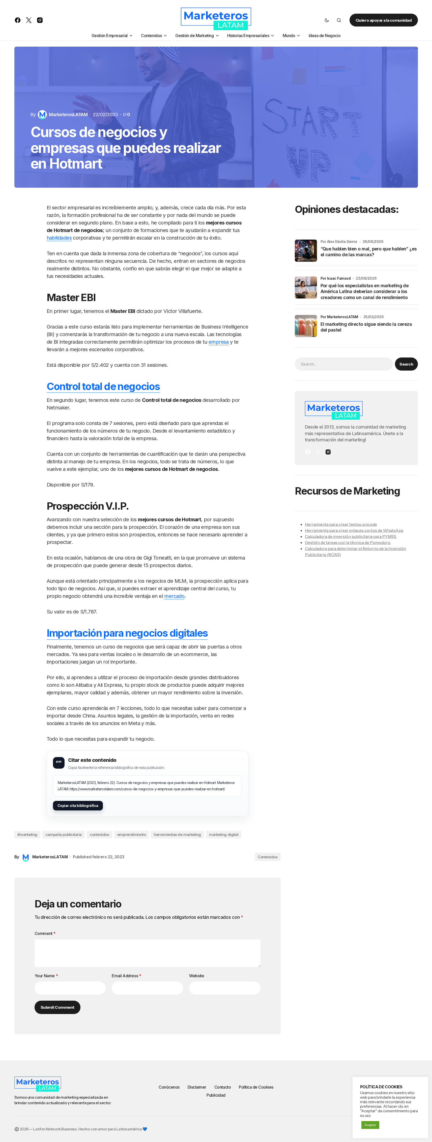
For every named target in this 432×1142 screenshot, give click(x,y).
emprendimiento (131, 834)
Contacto (222, 1087)
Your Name (46, 975)
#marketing (27, 834)
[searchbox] (344, 364)
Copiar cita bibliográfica (78, 805)
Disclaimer (197, 1087)
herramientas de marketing (177, 834)
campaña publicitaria (63, 834)
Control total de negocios (103, 386)
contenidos (99, 834)
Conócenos (169, 1087)
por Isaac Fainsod (336, 278)
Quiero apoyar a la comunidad (384, 20)
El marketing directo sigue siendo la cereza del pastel (366, 327)
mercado (174, 596)
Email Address (126, 975)
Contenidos (268, 857)
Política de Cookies (256, 1087)
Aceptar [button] (370, 1125)
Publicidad (216, 1095)
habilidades (59, 238)
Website (196, 975)
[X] (318, 452)
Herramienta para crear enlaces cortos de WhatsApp (354, 530)
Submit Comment (57, 1007)
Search (406, 364)
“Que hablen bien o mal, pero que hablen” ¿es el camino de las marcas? (369, 251)
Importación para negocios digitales (127, 633)
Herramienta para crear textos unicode (341, 524)
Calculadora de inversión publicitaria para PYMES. (351, 536)
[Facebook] (308, 452)
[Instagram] (328, 452)
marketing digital (223, 834)
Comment (45, 933)
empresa (219, 342)
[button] (327, 20)
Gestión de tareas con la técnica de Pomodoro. (348, 542)
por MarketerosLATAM (339, 317)
